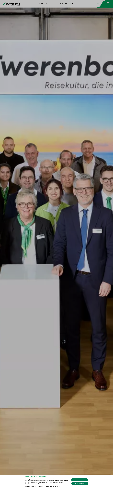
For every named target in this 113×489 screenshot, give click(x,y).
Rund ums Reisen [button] (64, 3)
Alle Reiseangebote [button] (44, 3)
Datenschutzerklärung (54, 486)
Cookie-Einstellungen (79, 483)
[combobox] (90, 3)
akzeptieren (79, 479)
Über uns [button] (74, 3)
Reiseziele (53, 3)
